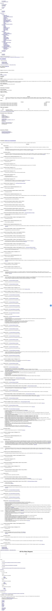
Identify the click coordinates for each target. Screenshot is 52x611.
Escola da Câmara (6, 28)
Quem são (5, 32)
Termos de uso (4, 608)
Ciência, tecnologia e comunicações (8, 16)
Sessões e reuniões (6, 37)
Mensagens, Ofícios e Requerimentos (6, 122)
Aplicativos (3, 609)
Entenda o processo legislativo (7, 40)
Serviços (5, 26)
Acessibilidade (4, 5)
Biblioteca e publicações (7, 27)
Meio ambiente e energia (7, 20)
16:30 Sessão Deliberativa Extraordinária (14, 305)
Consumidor (5, 17)
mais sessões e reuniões (3, 590)
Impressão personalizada (5, 63)
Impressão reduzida (4, 547)
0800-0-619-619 (8, 597)
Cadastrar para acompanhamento (4, 64)
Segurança (5, 23)
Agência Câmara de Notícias (7, 42)
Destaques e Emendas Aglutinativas (6, 132)
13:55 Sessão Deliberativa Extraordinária (14, 332)
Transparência (5, 47)
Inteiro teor (7, 66)
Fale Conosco (3, 51)
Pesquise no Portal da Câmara (4, 56)
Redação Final (4, 121)
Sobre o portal (4, 607)
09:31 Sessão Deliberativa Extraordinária (14, 309)
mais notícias (2, 569)
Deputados (3, 31)
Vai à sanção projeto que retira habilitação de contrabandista (9, 565)
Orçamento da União (6, 38)
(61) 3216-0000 (11, 598)
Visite (4, 30)
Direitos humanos (6, 18)
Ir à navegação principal (5, 1)
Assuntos (3, 14)
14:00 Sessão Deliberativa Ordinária (13, 280)
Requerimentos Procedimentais (6, 131)
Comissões (5, 36)
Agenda (5, 25)
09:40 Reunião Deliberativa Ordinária (32, 481)
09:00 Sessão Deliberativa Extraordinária (14, 500)
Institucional (3, 24)
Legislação (5, 39)
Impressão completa (4, 62)
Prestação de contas (6, 48)
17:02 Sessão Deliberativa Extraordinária (14, 350)
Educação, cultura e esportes (7, 19)
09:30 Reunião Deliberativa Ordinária (29, 212)
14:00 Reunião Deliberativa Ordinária (30, 247)
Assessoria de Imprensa (7, 45)
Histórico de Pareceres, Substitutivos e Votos (7, 119)
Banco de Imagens (6, 44)
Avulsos (3, 114)
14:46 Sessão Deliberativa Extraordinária (14, 316)
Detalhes (5, 577)
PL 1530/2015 (3, 58)
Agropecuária (5, 15)
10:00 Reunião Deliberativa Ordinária (20, 183)
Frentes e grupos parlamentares (7, 33)
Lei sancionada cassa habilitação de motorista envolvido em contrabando (11, 562)
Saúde (4, 22)
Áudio (4, 582)
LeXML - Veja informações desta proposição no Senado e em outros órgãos (14, 593)
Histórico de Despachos (5, 117)
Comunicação (3, 41)
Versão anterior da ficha (12, 64)
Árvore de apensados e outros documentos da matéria (7, 111)
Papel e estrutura (6, 29)
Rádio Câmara (5, 43)
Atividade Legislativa (4, 34)
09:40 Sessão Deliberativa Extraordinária (14, 355)
